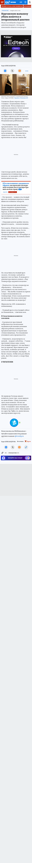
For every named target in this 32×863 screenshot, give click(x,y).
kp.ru (29, 441)
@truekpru (19, 436)
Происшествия (5, 10)
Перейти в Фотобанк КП (21, 98)
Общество (5, 192)
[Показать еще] (27, 71)
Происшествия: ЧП (14, 453)
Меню (2, 2)
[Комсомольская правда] (10, 2)
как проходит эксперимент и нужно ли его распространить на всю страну (16, 186)
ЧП (5, 453)
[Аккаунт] (30, 2)
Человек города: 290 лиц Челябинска (11, 6)
